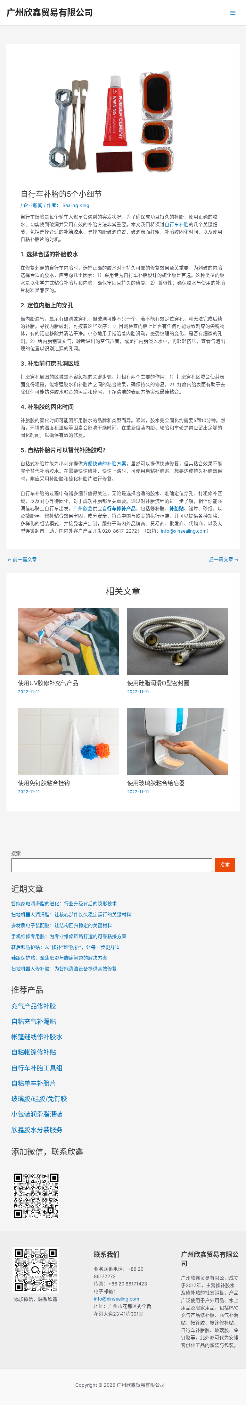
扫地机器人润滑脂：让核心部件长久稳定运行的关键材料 (71, 915)
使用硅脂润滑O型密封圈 (158, 682)
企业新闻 (33, 205)
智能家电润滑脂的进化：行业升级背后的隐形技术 (64, 904)
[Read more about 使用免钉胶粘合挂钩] (68, 741)
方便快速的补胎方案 (104, 464)
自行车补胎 (177, 225)
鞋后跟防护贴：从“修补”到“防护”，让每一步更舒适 (65, 947)
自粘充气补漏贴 (33, 1022)
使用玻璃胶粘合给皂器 (156, 782)
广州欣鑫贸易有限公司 (49, 12)
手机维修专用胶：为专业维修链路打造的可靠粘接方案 (69, 936)
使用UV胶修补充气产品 (48, 682)
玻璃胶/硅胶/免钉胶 (39, 1099)
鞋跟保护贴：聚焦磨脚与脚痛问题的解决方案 (59, 958)
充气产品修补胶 (33, 1006)
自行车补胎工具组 (36, 1068)
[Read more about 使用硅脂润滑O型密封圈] (177, 641)
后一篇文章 (224, 559)
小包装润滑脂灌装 (36, 1114)
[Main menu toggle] (233, 13)
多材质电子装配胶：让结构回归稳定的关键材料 (61, 925)
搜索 (16, 853)
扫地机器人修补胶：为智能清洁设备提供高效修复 (64, 969)
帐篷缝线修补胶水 (36, 1037)
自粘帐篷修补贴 (33, 1052)
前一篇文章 (22, 559)
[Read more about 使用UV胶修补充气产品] (68, 641)
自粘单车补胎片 (33, 1083)
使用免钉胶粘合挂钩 (44, 782)
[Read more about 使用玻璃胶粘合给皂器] (177, 741)
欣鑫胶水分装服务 (36, 1130)
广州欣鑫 (83, 508)
